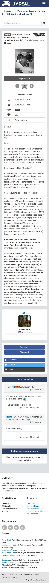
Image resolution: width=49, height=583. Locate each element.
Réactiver (24, 347)
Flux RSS (16, 578)
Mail (11, 369)
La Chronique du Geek (10, 545)
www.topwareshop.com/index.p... (18, 248)
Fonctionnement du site (36, 511)
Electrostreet (7, 562)
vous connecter (22, 457)
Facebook (13, 360)
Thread (5, 565)
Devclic (44, 580)
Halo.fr (4, 567)
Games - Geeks (8, 555)
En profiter (23, 79)
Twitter (12, 365)
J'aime (25, 408)
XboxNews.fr (7, 550)
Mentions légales (33, 506)
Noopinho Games (9, 553)
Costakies (6, 560)
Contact (6, 577)
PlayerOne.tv (7, 540)
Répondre (36, 408)
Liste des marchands (35, 509)
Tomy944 (10, 387)
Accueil (7, 11)
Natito (24, 313)
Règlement (31, 503)
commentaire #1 (13, 419)
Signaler (23, 352)
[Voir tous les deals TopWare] (39, 34)
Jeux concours (32, 514)
